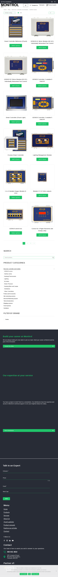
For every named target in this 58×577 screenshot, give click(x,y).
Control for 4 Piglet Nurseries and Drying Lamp (42, 229)
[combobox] (26, 491)
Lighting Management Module (42, 155)
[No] (56, 571)
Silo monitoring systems (9, 296)
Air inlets (6, 281)
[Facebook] (4, 540)
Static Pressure (8, 284)
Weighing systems (8, 303)
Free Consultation (7, 1)
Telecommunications (9, 301)
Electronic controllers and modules (20, 9)
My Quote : (42, 5)
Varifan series (8, 274)
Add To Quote (42, 47)
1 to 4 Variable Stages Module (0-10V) (15, 192)
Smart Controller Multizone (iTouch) (15, 41)
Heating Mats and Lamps (11, 286)
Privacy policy (35, 574)
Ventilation (7, 288)
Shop (9, 9)
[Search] (53, 257)
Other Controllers (9, 291)
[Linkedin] (10, 540)
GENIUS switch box (15, 228)
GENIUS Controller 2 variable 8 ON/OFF (42, 80)
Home (5, 9)
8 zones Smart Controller (16, 155)
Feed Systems (7, 305)
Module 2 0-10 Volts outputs (42, 191)
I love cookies (23, 574)
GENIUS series (8, 271)
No (29, 574)
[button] (25, 5)
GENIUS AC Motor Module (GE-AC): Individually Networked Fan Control (42, 42)
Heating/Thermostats (10, 276)
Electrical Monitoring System (11, 298)
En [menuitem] (52, 2)
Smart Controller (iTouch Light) (16, 117)
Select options (16, 45)
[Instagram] (7, 540)
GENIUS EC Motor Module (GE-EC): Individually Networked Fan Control (15, 80)
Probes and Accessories (10, 293)
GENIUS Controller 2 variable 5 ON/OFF (42, 118)
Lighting (6, 279)
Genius (7, 319)
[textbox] (26, 491)
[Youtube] (12, 540)
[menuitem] (52, 2)
